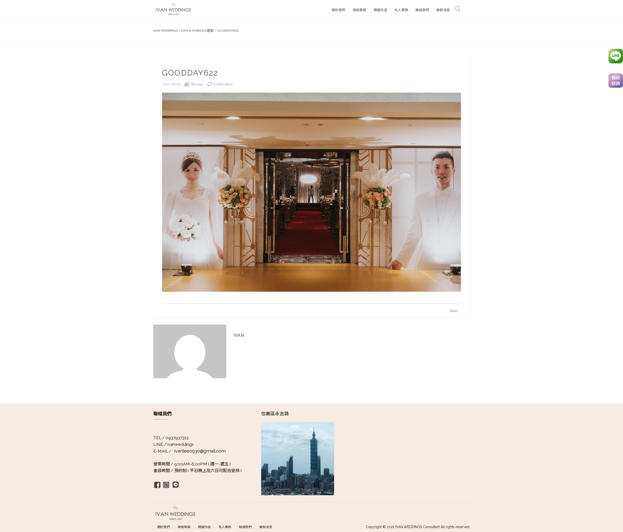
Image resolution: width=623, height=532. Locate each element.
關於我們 (163, 526)
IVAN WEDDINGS (165, 30)
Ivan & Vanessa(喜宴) (197, 30)
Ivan (200, 84)
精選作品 (204, 526)
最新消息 (265, 526)
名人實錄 (225, 526)
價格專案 (184, 526)
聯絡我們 (245, 526)
